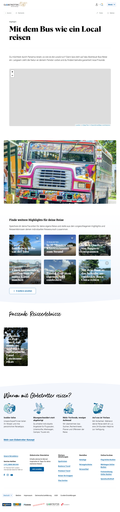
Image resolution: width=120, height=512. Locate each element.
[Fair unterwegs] (39, 504)
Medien (18, 495)
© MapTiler (85, 125)
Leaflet (78, 125)
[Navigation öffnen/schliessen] (98, 4)
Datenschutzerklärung (43, 495)
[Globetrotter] (52, 504)
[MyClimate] (27, 504)
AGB (56, 495)
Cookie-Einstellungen (68, 495)
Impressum (28, 495)
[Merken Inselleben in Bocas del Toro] (37, 238)
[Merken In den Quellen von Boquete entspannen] (107, 238)
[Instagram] (8, 475)
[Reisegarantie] (65, 504)
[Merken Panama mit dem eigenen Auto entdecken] (72, 263)
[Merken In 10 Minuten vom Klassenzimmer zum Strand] (72, 238)
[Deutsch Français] (7, 495)
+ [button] (12, 71)
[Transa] (17, 504)
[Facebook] (4, 475)
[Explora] (6, 504)
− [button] (12, 75)
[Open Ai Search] (102, 4)
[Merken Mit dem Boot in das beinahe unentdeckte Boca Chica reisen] (107, 263)
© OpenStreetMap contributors (100, 125)
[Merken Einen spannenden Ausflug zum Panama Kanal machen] (37, 263)
